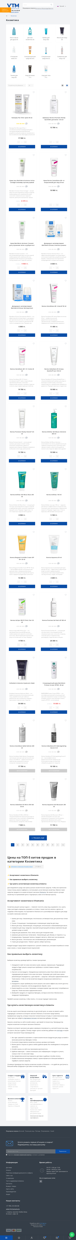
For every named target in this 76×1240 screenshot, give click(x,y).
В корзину (22, 147)
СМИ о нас (9, 1175)
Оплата (8, 1170)
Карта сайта (10, 1189)
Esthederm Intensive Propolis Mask (22, 866)
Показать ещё (38, 838)
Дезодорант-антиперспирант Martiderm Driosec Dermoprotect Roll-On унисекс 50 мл (22, 308)
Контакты (9, 1183)
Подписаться (62, 1151)
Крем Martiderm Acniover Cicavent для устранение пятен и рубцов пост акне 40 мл (22, 245)
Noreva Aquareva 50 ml (54, 557)
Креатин (51, 8)
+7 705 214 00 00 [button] (12, 1206)
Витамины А (38, 8)
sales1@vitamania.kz (13, 1209)
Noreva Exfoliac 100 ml (54, 495)
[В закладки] (33, 92)
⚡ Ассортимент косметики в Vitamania (22, 875)
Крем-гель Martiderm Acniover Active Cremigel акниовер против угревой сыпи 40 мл (22, 182)
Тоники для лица (29, 1131)
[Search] (51, 5)
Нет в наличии (22, 771)
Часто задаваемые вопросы (15, 1181)
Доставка (9, 1167)
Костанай (21, 1131)
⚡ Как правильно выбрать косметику (22, 879)
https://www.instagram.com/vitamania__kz (40, 1181)
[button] (31, 1237)
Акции (8, 1194)
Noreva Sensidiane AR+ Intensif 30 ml (54, 306)
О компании (10, 1178)
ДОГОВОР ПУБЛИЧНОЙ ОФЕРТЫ (22, 1155)
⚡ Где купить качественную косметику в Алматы (27, 884)
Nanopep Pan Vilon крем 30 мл (22, 118)
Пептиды (37, 1131)
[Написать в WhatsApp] (72, 1234)
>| (63, 845)
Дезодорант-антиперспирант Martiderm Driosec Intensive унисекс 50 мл (54, 245)
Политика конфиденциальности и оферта (19, 1173)
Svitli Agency (43, 1223)
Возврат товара (11, 1186)
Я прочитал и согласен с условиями (26, 1155)
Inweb (43, 1225)
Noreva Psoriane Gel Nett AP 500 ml (54, 620)
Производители (11, 1191)
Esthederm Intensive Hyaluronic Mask (22, 683)
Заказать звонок (14, 12)
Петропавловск (45, 1131)
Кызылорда (45, 8)
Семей (52, 1131)
